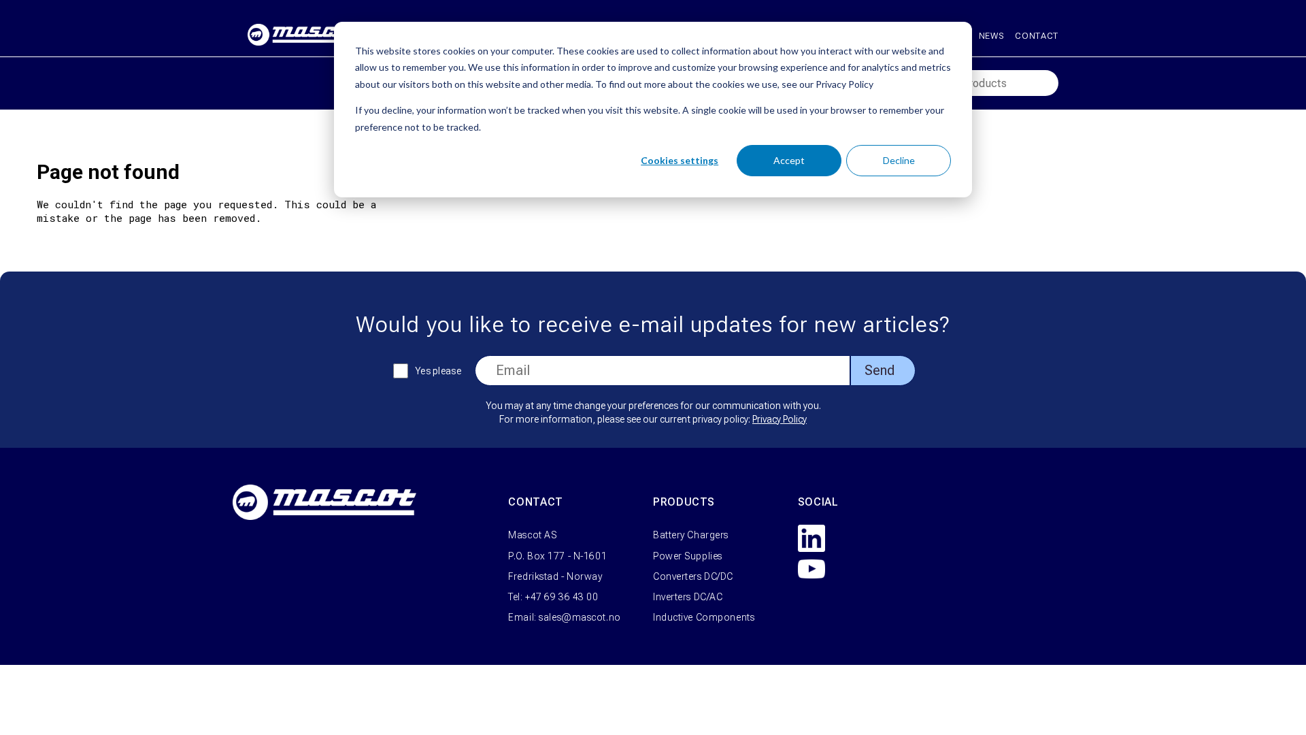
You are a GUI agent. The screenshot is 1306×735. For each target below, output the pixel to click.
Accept (789, 160)
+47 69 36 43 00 (561, 596)
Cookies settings (679, 160)
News (992, 36)
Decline (899, 160)
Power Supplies (687, 556)
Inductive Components (703, 617)
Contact (1036, 36)
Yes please (438, 370)
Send (879, 370)
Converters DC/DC (693, 576)
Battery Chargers (691, 534)
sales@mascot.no (579, 617)
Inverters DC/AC (687, 596)
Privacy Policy (779, 419)
